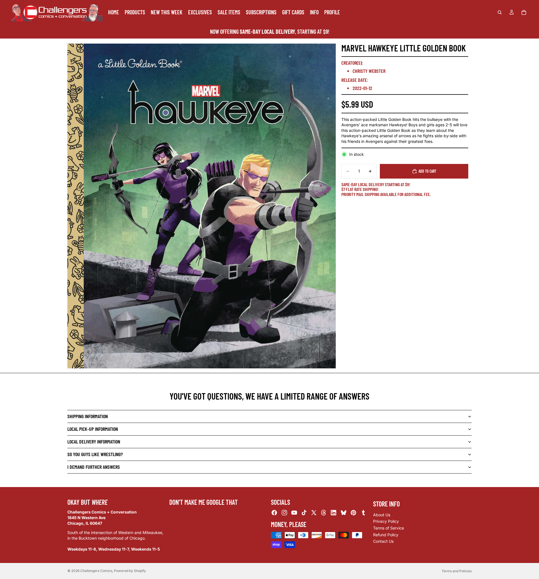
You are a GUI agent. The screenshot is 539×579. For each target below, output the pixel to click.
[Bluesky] (343, 513)
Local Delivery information (93, 441)
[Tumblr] (363, 513)
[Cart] (524, 12)
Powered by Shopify (130, 571)
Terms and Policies (457, 571)
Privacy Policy (386, 521)
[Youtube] (294, 513)
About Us (381, 514)
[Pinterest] (353, 513)
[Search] (500, 12)
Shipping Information (87, 416)
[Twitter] (313, 513)
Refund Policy (385, 534)
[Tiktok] (304, 513)
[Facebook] (274, 513)
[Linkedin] (333, 513)
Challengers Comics (96, 571)
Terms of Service (388, 528)
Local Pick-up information (92, 429)
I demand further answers (93, 467)
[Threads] (323, 513)
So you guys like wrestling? (95, 454)
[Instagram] (284, 513)
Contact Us (383, 541)
